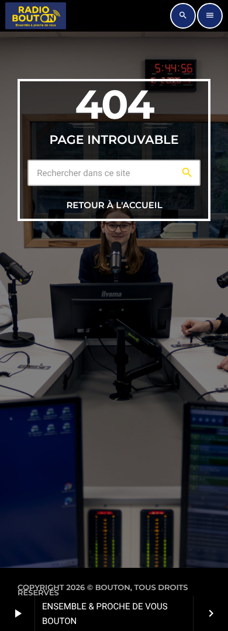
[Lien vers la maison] (35, 15)
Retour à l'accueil (114, 205)
